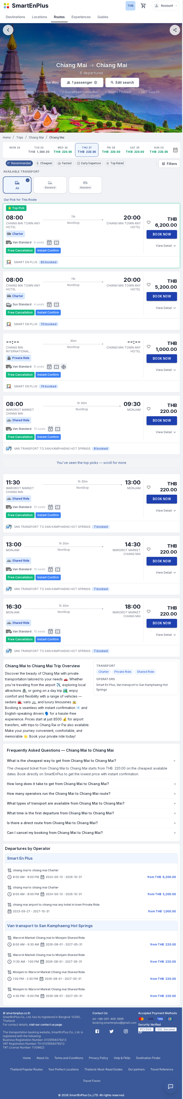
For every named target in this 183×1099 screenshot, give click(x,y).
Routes (59, 17)
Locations (39, 17)
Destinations (15, 17)
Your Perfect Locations (61, 1075)
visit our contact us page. (46, 1030)
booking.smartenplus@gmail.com (113, 1028)
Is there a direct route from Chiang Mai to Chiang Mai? (90, 828)
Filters (172, 164)
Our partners (134, 1075)
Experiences (81, 17)
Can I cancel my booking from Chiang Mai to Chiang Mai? (90, 838)
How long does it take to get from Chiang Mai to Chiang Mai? (90, 789)
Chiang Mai (36, 137)
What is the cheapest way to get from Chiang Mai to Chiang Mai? (91, 760)
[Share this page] (175, 30)
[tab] (14, 150)
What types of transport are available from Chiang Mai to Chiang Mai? (90, 809)
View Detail (164, 245)
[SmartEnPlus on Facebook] (95, 1037)
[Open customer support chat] (170, 1086)
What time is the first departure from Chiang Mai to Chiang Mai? (90, 819)
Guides (102, 17)
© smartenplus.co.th (16, 1019)
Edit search (125, 82)
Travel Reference (159, 1075)
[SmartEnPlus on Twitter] (110, 1037)
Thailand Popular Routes (24, 1075)
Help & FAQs (120, 1063)
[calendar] (175, 150)
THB (130, 5)
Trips (19, 137)
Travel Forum (89, 1086)
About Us (41, 1063)
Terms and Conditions (66, 1063)
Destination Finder (146, 1063)
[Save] (148, 222)
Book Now (162, 234)
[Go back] (8, 30)
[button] (166, 5)
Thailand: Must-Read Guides (101, 1075)
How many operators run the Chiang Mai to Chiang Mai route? (90, 799)
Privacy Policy (96, 1063)
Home (7, 137)
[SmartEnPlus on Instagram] (124, 1037)
